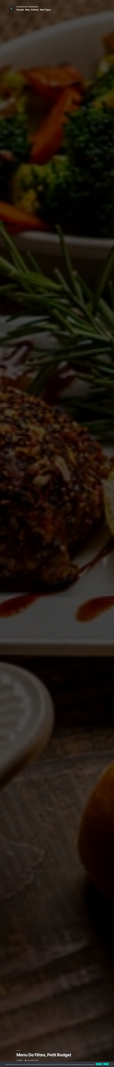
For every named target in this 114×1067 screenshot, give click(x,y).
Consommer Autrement (27, 6)
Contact (35, 9)
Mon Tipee (45, 9)
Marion (20, 1060)
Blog (27, 9)
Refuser (106, 1064)
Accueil (20, 9)
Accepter (98, 1064)
